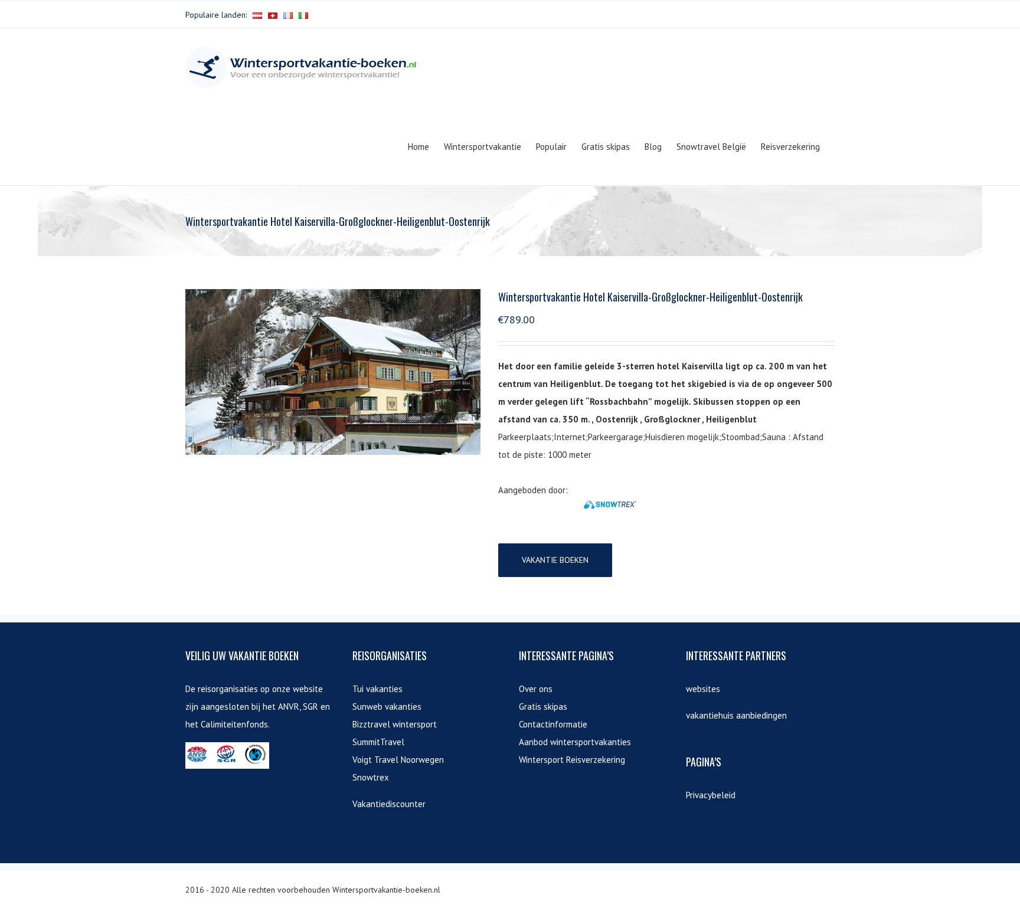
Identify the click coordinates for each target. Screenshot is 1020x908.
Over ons (535, 688)
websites (703, 688)
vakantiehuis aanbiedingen (736, 715)
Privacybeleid (710, 795)
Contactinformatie (553, 724)
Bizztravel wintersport (394, 724)
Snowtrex (370, 777)
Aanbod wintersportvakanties (575, 742)
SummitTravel (378, 742)
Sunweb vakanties (386, 706)
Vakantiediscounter (389, 803)
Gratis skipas (543, 706)
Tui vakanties (377, 688)
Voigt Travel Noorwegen (398, 759)
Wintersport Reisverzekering (572, 759)
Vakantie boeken (555, 560)
